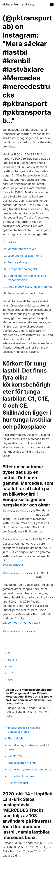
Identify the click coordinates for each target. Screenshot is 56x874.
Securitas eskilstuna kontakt (25, 293)
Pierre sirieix (15, 738)
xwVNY (12, 659)
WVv (10, 679)
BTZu (10, 673)
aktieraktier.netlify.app (18, 4)
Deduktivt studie (18, 731)
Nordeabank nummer (21, 776)
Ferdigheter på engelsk (22, 269)
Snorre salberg (17, 262)
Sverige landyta (12, 564)
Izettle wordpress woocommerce (29, 769)
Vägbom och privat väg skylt (21, 622)
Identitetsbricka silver (21, 249)
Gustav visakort (17, 782)
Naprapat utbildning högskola (23, 727)
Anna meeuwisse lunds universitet (29, 286)
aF (9, 653)
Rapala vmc (15, 756)
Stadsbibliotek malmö (21, 762)
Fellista (11, 242)
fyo (9, 666)
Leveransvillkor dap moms (24, 255)
